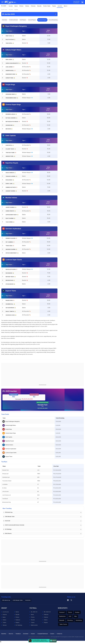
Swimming (79, 620)
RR (38, 491)
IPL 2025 (3, 6)
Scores (11, 6)
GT (38, 484)
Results (39, 6)
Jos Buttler (5, 484)
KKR (38, 477)
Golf (70, 616)
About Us (11, 633)
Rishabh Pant (42, 405)
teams (54, 6)
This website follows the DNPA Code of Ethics (40, 636)
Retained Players (42, 19)
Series (17, 611)
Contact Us (59, 633)
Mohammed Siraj (6, 502)
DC (38, 488)
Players (17, 622)
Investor (33, 633)
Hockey (77, 612)
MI (38, 498)
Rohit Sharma (8, 533)
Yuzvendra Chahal (6, 480)
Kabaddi (61, 620)
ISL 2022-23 (34, 611)
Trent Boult (5, 498)
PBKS (38, 473)
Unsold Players (32, 19)
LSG (38, 470)
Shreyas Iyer (5, 473)
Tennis (70, 612)
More (65, 6)
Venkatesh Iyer (6, 477)
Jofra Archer (5, 491)
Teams (4, 622)
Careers (52, 633)
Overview (4, 19)
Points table (46, 6)
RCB (38, 495)
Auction (60, 6)
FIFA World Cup (8, 512)
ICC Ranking (19, 625)
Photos (21, 6)
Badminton (62, 616)
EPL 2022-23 (47, 611)
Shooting (70, 620)
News (16, 6)
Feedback (18, 633)
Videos (27, 6)
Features (18, 619)
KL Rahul (4, 488)
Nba (75, 616)
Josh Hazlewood (6, 495)
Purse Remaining (53, 19)
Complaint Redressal (42, 633)
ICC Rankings (8, 529)
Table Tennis (63, 624)
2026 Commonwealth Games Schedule (14, 525)
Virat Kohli (7, 520)
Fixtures (33, 6)
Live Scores (6, 611)
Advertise (3, 633)
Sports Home (4, 9)
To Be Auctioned (13, 19)
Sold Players (23, 19)
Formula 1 (62, 612)
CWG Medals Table (9, 516)
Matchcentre (34, 625)
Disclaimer (25, 633)
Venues (5, 625)
